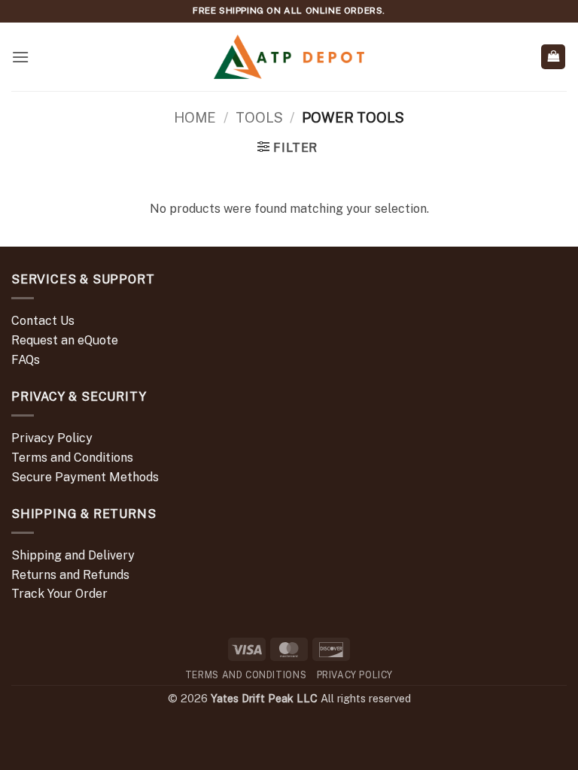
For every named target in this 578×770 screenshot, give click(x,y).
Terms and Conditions (72, 457)
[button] (20, 56)
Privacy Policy (52, 438)
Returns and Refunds (70, 575)
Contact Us (43, 321)
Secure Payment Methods (85, 477)
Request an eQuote (64, 340)
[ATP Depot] (289, 57)
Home (195, 118)
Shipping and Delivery (73, 555)
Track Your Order (59, 594)
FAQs (25, 360)
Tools (259, 118)
